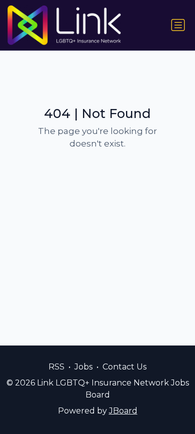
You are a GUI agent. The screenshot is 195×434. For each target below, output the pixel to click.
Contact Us (124, 367)
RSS (56, 367)
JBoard (123, 411)
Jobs (83, 367)
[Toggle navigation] (178, 25)
